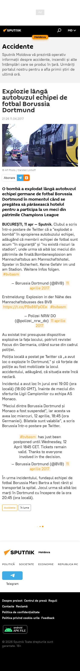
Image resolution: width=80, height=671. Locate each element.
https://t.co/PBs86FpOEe (25, 306)
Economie (46, 564)
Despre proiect (12, 600)
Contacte (8, 606)
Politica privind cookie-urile (21, 618)
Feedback (47, 618)
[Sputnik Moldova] (12, 32)
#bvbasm (11, 274)
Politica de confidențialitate (21, 612)
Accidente (9, 507)
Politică (8, 564)
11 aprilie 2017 (50, 285)
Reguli (52, 600)
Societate (26, 564)
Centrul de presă (35, 600)
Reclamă (22, 606)
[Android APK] (15, 630)
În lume (24, 507)
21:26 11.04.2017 (13, 119)
